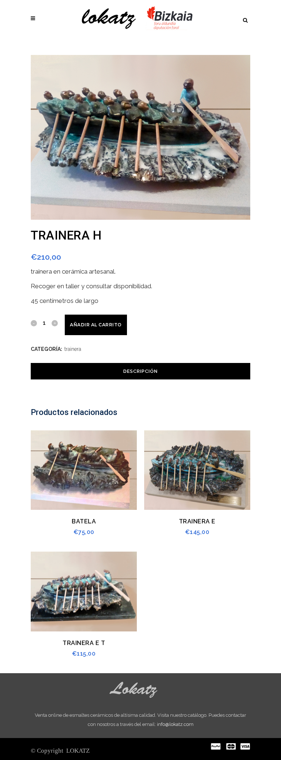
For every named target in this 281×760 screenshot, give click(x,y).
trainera (72, 349)
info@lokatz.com (175, 724)
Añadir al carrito (96, 324)
